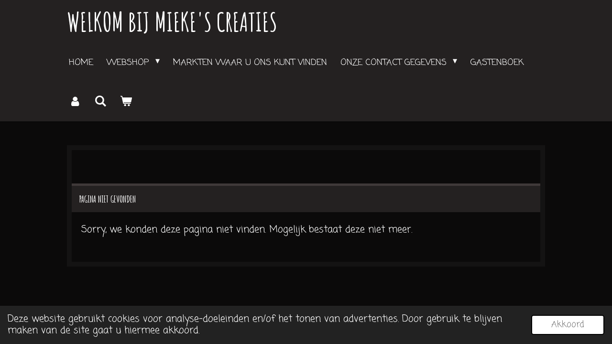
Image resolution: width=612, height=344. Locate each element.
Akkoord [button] (567, 324)
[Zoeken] (100, 101)
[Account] (74, 101)
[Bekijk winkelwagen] (125, 101)
